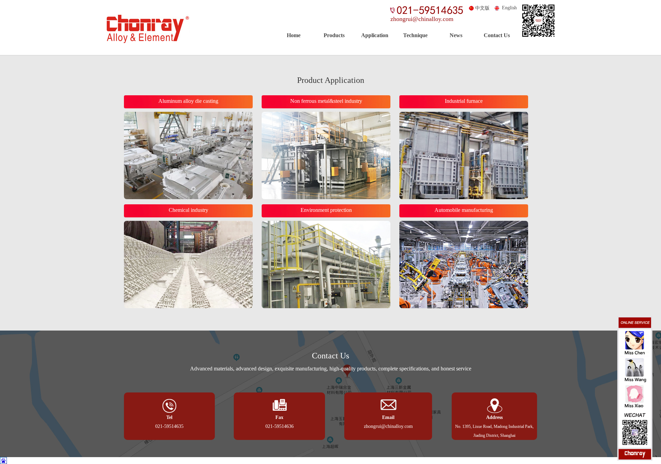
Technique (415, 35)
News (456, 35)
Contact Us (497, 35)
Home (294, 35)
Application (374, 35)
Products (334, 35)
